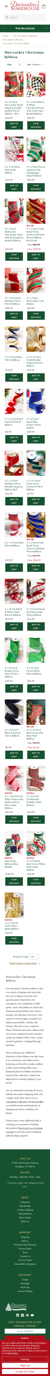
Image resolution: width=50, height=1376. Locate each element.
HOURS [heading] (25, 1172)
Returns (25, 1240)
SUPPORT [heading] (25, 1232)
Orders (25, 1279)
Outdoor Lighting (25, 1209)
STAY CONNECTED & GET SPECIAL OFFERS (25, 1323)
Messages (25, 1283)
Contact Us (25, 1256)
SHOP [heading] (25, 1197)
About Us (25, 1221)
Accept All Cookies (25, 1371)
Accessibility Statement (25, 1263)
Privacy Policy (25, 1248)
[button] (6, 6)
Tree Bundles (25, 1205)
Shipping (25, 1236)
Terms (25, 1252)
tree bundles (37, 1101)
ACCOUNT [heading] (25, 1274)
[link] (17, 1315)
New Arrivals (28, 28)
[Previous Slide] (3, 28)
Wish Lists (25, 1287)
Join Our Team (25, 1259)
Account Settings (25, 1291)
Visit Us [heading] (25, 1158)
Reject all (25, 1365)
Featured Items (25, 1213)
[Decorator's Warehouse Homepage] (25, 1306)
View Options (36, 125)
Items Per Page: (21, 956)
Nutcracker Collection (16, 1101)
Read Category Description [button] (23, 963)
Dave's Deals (25, 1217)
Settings (25, 1359)
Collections (25, 1202)
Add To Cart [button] (14, 125)
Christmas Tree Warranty (25, 1244)
